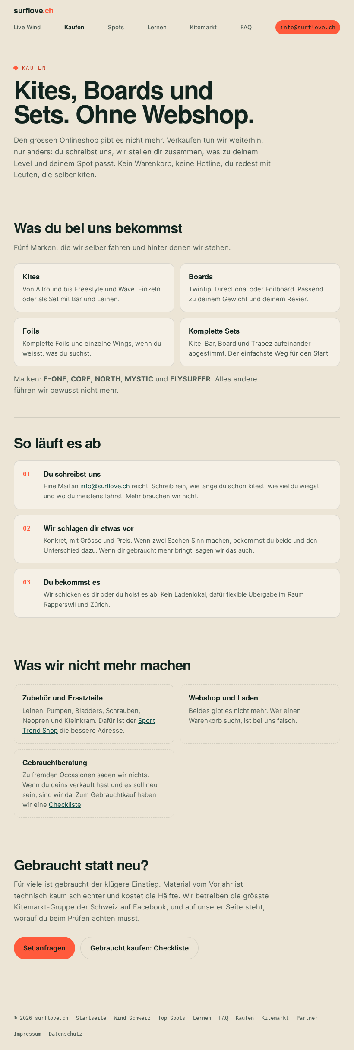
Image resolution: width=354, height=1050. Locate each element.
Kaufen (74, 27)
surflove (34, 10)
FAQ (246, 27)
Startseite (91, 1018)
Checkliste (65, 805)
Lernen (157, 27)
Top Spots (171, 1018)
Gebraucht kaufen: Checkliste (139, 948)
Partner (307, 1018)
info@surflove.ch (307, 27)
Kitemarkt (203, 27)
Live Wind (27, 27)
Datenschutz (65, 1034)
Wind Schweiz (132, 1018)
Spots (116, 27)
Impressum (27, 1034)
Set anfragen (44, 948)
